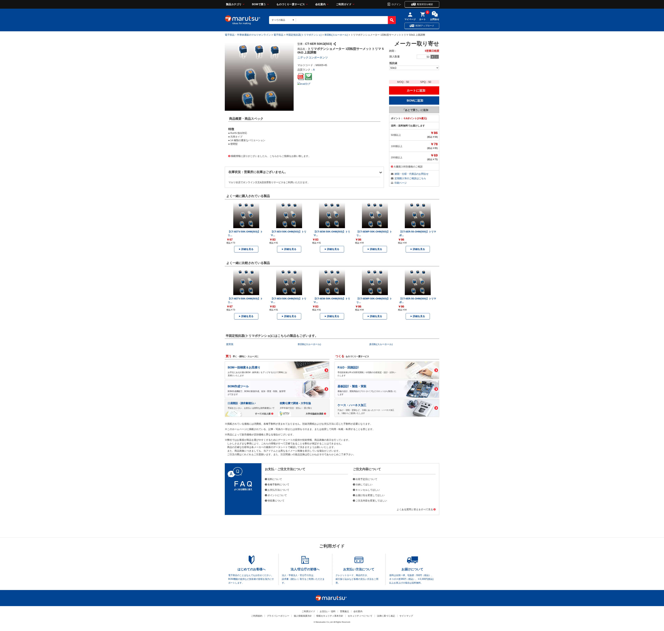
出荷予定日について (366, 479)
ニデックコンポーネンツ (312, 57)
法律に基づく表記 (386, 616)
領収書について (276, 500)
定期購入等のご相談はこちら (410, 178)
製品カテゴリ (234, 4)
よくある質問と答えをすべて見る (415, 509)
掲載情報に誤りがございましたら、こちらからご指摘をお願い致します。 (271, 156)
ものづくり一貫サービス (290, 4)
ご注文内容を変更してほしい (371, 500)
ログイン (396, 4)
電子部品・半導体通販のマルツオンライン (248, 34)
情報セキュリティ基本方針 (329, 616)
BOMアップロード (425, 25)
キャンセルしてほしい (368, 489)
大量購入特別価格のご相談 (408, 166)
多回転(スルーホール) (381, 344)
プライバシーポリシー (278, 616)
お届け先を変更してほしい (370, 495)
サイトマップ (406, 616)
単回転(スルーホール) (336, 34)
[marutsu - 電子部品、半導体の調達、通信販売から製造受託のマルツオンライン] (242, 20)
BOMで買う (259, 4)
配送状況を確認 (425, 4)
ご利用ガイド (344, 4)
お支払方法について (278, 489)
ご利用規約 (256, 616)
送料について (275, 479)
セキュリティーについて (360, 616)
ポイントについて (277, 495)
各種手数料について (278, 484)
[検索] (392, 20)
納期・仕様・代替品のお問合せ (411, 173)
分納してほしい (364, 484)
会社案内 (320, 4)
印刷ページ (401, 182)
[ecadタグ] (303, 83)
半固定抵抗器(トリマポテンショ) (304, 34)
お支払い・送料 (327, 611)
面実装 (229, 344)
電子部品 (278, 34)
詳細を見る (247, 249)
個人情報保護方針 (303, 616)
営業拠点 (344, 611)
